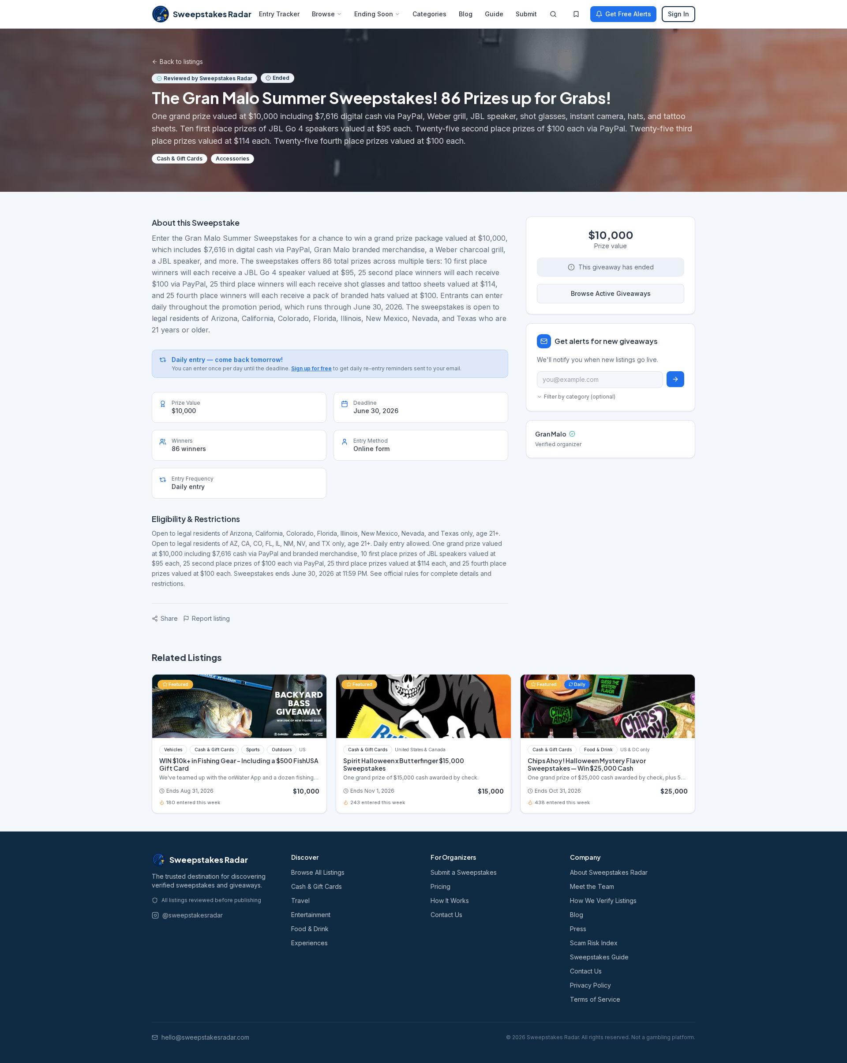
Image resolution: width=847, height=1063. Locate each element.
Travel (300, 900)
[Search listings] (553, 14)
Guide (494, 14)
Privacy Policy (590, 985)
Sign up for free (311, 368)
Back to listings (181, 61)
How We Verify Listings (603, 900)
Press (578, 928)
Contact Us (446, 914)
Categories (429, 14)
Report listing (211, 618)
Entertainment (310, 914)
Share (169, 618)
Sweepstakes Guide (599, 957)
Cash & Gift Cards (316, 886)
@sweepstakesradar (192, 915)
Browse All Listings (318, 872)
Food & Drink (310, 928)
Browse (323, 14)
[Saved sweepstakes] (576, 14)
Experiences (309, 943)
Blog (465, 14)
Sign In (678, 14)
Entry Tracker (279, 14)
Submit (526, 14)
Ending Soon (373, 14)
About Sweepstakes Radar (609, 872)
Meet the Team (592, 886)
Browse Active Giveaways (611, 293)
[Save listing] (315, 685)
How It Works (450, 900)
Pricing (440, 886)
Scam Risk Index (594, 943)
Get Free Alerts (628, 14)
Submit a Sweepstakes (464, 872)
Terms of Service (595, 999)
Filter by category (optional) (579, 396)
